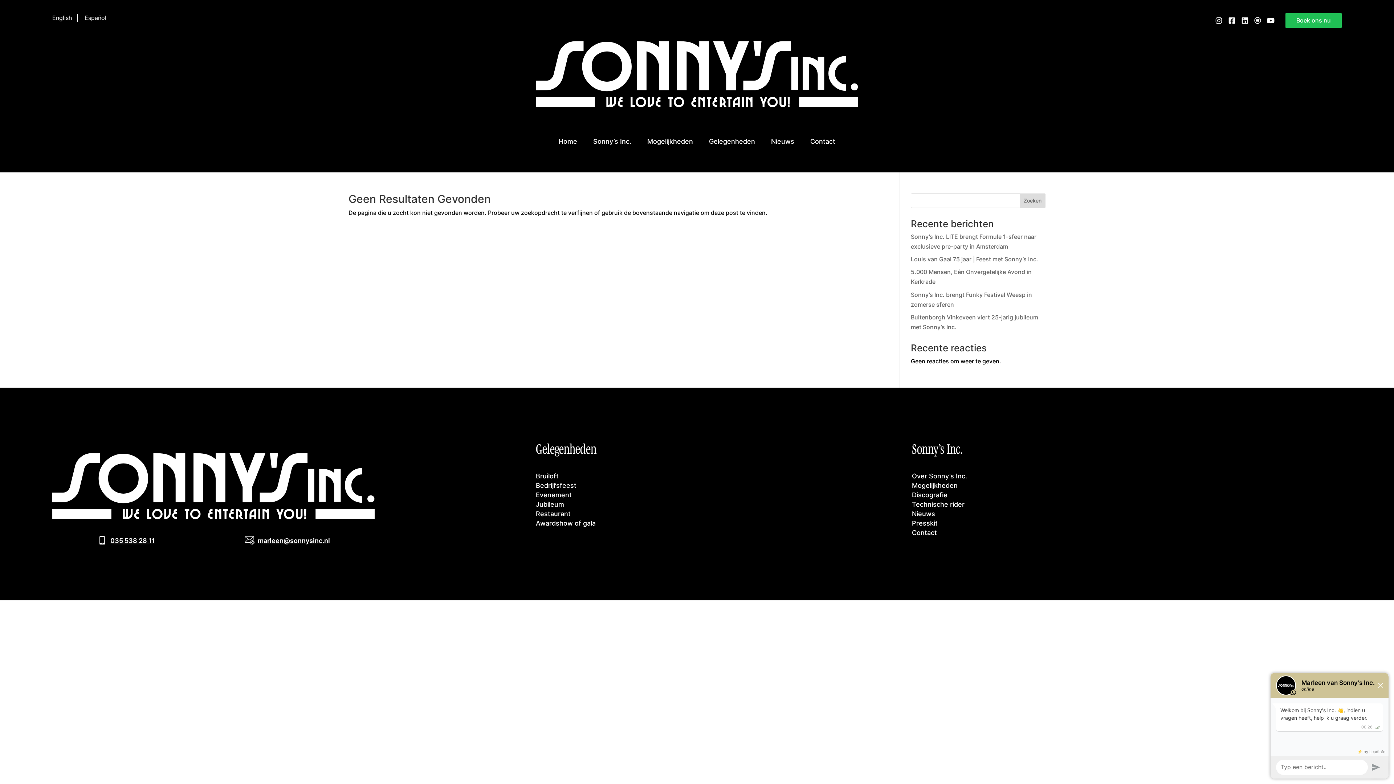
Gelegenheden (732, 141)
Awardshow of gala (566, 523)
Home (568, 141)
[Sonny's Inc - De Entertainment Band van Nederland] (697, 105)
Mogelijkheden (670, 141)
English (62, 18)
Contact (822, 141)
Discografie (929, 494)
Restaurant (553, 513)
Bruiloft (547, 476)
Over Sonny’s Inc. (939, 476)
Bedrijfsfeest (556, 485)
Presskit (925, 523)
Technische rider (938, 504)
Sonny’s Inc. (612, 141)
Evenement (554, 494)
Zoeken (1033, 200)
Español (95, 18)
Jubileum (550, 504)
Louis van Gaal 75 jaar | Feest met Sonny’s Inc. (974, 259)
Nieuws (782, 141)
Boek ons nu (1313, 20)
